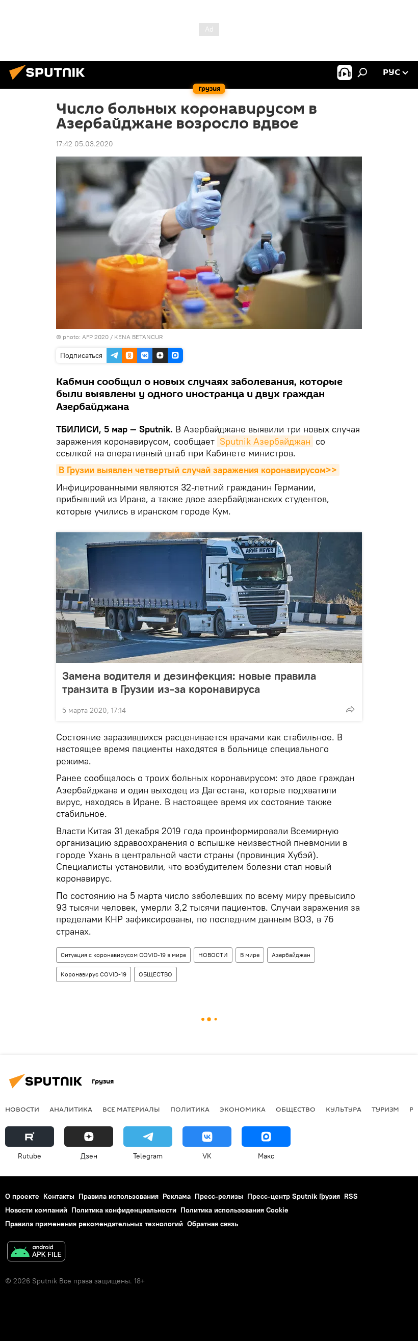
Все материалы (131, 1109)
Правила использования (119, 1196)
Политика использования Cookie (234, 1210)
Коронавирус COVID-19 (93, 974)
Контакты (58, 1196)
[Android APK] (36, 1252)
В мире (249, 955)
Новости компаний (36, 1210)
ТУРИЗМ (385, 1109)
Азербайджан (291, 955)
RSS (351, 1196)
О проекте (22, 1196)
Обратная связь (212, 1223)
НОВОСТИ (213, 955)
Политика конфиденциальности (123, 1210)
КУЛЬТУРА (343, 1109)
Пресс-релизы (219, 1196)
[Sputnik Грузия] (50, 81)
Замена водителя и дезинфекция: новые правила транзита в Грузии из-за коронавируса (189, 682)
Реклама (177, 1196)
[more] (350, 709)
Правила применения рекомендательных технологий (94, 1223)
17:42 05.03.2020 (84, 143)
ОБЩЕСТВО (155, 974)
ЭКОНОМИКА (243, 1109)
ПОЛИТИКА (190, 1109)
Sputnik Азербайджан (265, 441)
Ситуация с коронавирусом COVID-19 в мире (123, 955)
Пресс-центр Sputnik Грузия (293, 1196)
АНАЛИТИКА (70, 1109)
